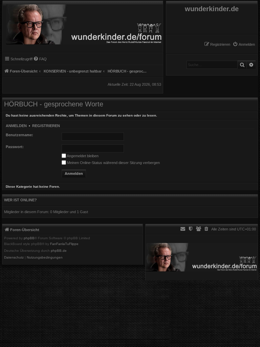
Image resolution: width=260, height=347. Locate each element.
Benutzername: (19, 135)
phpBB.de (59, 250)
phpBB (29, 238)
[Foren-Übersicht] (83, 22)
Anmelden (16, 126)
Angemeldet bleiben (82, 156)
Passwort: (15, 147)
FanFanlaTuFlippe (64, 244)
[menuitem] (244, 44)
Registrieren (46, 126)
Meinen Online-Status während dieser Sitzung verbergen (113, 163)
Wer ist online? (20, 200)
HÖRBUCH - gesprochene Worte (53, 104)
